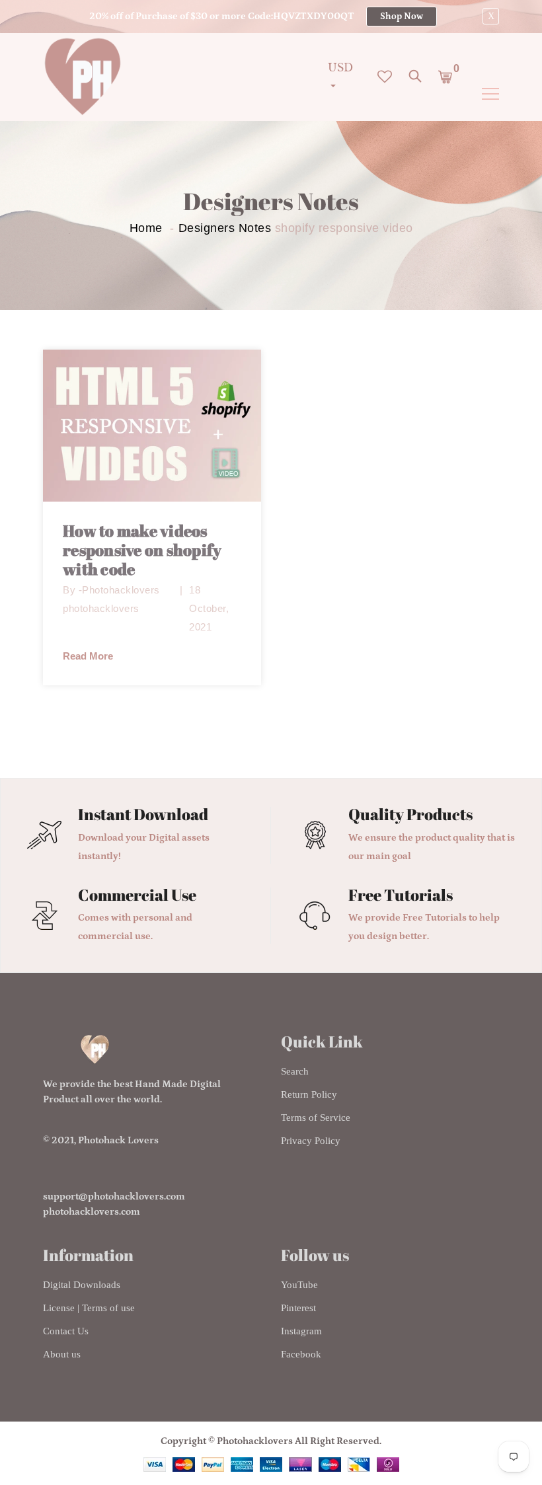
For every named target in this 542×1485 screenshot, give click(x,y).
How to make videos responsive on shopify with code (142, 549)
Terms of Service (315, 1117)
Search (295, 1071)
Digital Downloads (81, 1284)
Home (146, 228)
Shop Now (401, 16)
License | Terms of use (89, 1308)
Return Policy (309, 1094)
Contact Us (66, 1331)
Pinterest (298, 1308)
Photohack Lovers (118, 1140)
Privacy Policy (310, 1140)
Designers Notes (225, 228)
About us (62, 1354)
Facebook (301, 1354)
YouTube (299, 1284)
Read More (88, 656)
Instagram (301, 1331)
